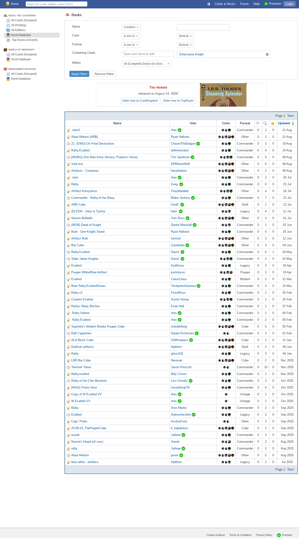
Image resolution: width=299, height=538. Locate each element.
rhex (174, 130)
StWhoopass (180, 340)
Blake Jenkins (181, 198)
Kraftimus (177, 265)
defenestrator (180, 150)
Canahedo (178, 245)
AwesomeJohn (181, 414)
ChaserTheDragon (183, 143)
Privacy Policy (264, 535)
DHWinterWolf (180, 164)
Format (77, 44)
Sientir (175, 441)
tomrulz (176, 238)
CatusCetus (179, 279)
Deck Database (21, 35)
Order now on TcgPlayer (178, 100)
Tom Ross (178, 218)
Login (289, 4)
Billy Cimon (178, 374)
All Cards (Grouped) (24, 20)
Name (76, 26)
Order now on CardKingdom (140, 100)
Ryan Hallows (180, 137)
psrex (175, 455)
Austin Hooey (180, 299)
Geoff (175, 204)
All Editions (18, 30)
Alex (175, 211)
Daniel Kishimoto (183, 333)
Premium (287, 535)
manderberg (179, 326)
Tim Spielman (181, 157)
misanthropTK (180, 387)
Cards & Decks (225, 4)
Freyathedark (180, 191)
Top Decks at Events (24, 40)
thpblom (176, 347)
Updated (284, 123)
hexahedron (179, 170)
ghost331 (177, 353)
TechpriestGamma (184, 286)
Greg (175, 184)
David (176, 252)
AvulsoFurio (179, 421)
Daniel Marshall (182, 225)
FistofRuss (178, 292)
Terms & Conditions (240, 535)
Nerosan (176, 360)
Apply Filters (79, 74)
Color (75, 35)
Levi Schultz (180, 380)
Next (291, 116)
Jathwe (176, 435)
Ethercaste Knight (191, 54)
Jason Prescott (181, 367)
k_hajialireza (179, 428)
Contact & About (215, 535)
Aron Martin (179, 408)
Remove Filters (104, 74)
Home (15, 4)
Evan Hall (177, 306)
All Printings (18, 25)
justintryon (178, 272)
